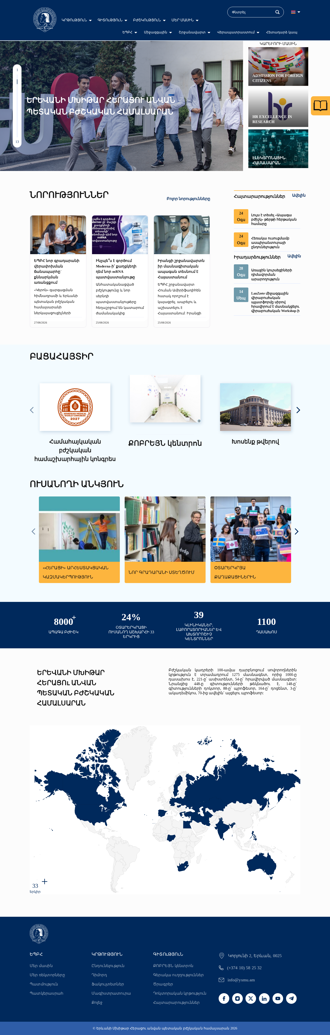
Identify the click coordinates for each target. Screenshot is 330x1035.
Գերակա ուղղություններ (178, 975)
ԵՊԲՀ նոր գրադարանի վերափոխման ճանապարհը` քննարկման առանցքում (56, 271)
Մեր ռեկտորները (47, 975)
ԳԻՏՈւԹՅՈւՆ (110, 20)
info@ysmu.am (241, 979)
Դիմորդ (99, 975)
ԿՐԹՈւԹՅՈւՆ (74, 20)
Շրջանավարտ (192, 32)
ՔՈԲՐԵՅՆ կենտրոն (173, 966)
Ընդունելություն (108, 966)
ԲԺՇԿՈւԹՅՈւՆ (147, 20)
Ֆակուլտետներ (108, 984)
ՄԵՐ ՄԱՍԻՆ (183, 20)
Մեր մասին (41, 966)
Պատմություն (44, 984)
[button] (17, 76)
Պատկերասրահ (46, 993)
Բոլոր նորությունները (188, 199)
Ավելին (299, 195)
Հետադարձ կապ (281, 32)
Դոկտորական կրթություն (179, 993)
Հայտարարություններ (176, 1002)
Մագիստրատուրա (111, 993)
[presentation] (32, 410)
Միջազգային (155, 32)
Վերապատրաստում (236, 32)
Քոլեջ (97, 1002)
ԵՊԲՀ (127, 32)
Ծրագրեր (163, 984)
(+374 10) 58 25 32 (244, 967)
